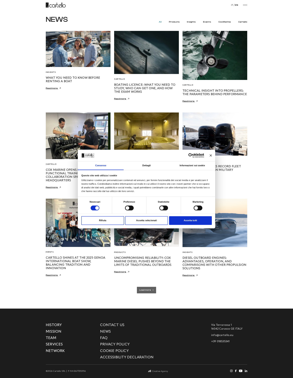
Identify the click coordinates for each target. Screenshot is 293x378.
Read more (52, 88)
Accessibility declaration (127, 357)
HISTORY (54, 325)
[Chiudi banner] (211, 155)
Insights (191, 22)
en (236, 5)
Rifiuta (102, 220)
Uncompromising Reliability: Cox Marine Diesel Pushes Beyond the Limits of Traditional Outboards (143, 262)
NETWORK (55, 351)
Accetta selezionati (146, 220)
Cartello (242, 22)
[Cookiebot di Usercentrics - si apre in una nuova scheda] (190, 155)
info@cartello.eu (222, 335)
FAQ (104, 338)
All (160, 22)
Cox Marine (224, 22)
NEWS (105, 332)
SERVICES (54, 344)
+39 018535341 (220, 341)
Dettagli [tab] (146, 165)
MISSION (53, 332)
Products (174, 22)
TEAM (51, 338)
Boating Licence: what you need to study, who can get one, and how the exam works (144, 88)
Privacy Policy (115, 344)
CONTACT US (112, 325)
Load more (145, 290)
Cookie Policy (114, 351)
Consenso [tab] (100, 165)
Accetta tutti (190, 220)
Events (207, 22)
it (232, 5)
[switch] (129, 208)
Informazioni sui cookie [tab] (192, 165)
